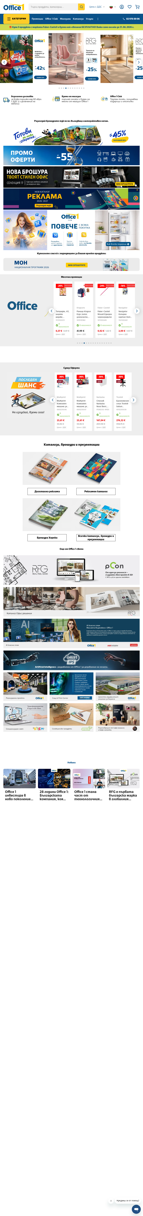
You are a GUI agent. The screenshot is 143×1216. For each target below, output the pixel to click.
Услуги (89, 19)
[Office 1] (13, 7)
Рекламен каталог (96, 491)
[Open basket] (137, 7)
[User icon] (122, 7)
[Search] (81, 7)
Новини (71, 762)
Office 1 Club (51, 19)
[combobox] (97, 7)
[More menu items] (97, 18)
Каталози (78, 19)
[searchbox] (56, 6)
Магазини (65, 19)
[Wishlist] (129, 7)
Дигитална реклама (47, 491)
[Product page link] (62, 291)
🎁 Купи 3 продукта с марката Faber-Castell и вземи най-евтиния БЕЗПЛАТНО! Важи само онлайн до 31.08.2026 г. (71, 27)
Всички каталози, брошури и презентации (96, 537)
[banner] (24, 59)
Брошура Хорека (47, 537)
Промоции (37, 19)
